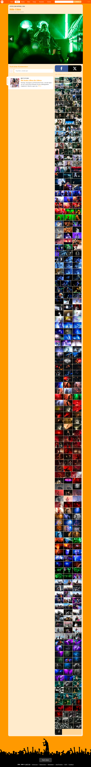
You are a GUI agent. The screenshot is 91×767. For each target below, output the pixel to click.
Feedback (71, 764)
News (17, 2)
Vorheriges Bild (20, 39)
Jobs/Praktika (59, 764)
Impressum (35, 764)
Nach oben (45, 760)
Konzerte (41, 2)
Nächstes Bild (45, 39)
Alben (28, 2)
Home (11, 2)
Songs (34, 2)
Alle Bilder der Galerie (63, 74)
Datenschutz (42, 764)
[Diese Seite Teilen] (61, 68)
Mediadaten (51, 764)
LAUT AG (27, 764)
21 (40, 86)
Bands (23, 2)
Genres (49, 2)
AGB (65, 764)
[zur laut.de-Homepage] (2, 2)
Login (88, 1)
